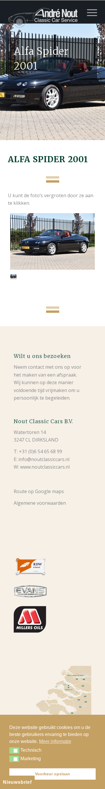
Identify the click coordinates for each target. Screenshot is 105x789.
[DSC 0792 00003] (52, 241)
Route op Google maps (39, 491)
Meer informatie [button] (55, 741)
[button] (14, 750)
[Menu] (89, 12)
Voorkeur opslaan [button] (52, 774)
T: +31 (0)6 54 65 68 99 (38, 451)
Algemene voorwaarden (40, 503)
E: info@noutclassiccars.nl (41, 459)
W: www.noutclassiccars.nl (42, 467)
